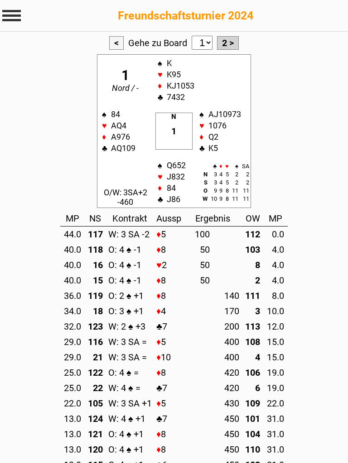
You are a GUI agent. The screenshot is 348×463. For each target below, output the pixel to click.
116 (95, 341)
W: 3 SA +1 (130, 403)
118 (95, 249)
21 (98, 357)
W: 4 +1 (126, 418)
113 (252, 326)
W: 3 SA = (127, 341)
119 (95, 295)
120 (95, 449)
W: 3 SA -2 (129, 234)
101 (252, 418)
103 (252, 249)
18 (98, 311)
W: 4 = (124, 388)
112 (252, 234)
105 (95, 403)
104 (252, 434)
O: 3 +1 (126, 311)
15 (98, 280)
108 (252, 341)
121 (95, 434)
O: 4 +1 (126, 434)
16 (98, 265)
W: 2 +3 (126, 326)
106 (252, 372)
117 (95, 234)
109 (252, 403)
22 (98, 388)
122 (95, 372)
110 (252, 449)
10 (163, 357)
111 (252, 295)
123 (95, 326)
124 (95, 418)
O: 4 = (123, 372)
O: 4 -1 (124, 249)
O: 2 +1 (126, 295)
